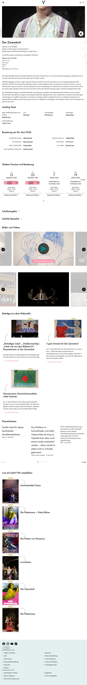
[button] (82, 180)
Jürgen (70, 115)
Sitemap (6, 668)
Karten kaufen (9, 183)
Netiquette (7, 665)
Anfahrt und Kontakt (9, 653)
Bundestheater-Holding (10, 673)
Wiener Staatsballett (51, 676)
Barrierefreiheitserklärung (11, 662)
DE (80, 2)
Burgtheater (48, 673)
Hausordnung (7, 659)
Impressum (48, 653)
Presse (7, 648)
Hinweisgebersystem (51, 665)
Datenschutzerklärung (51, 656)
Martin (28, 149)
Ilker (28, 142)
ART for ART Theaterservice (12, 679)
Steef (6, 117)
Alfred (27, 138)
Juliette (70, 138)
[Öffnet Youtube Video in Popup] (43, 249)
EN (83, 2)
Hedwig (27, 145)
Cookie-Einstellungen (51, 662)
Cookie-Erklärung (50, 659)
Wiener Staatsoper (9, 676)
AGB (5, 656)
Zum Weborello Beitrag (11, 361)
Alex (26, 115)
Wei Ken (49, 115)
